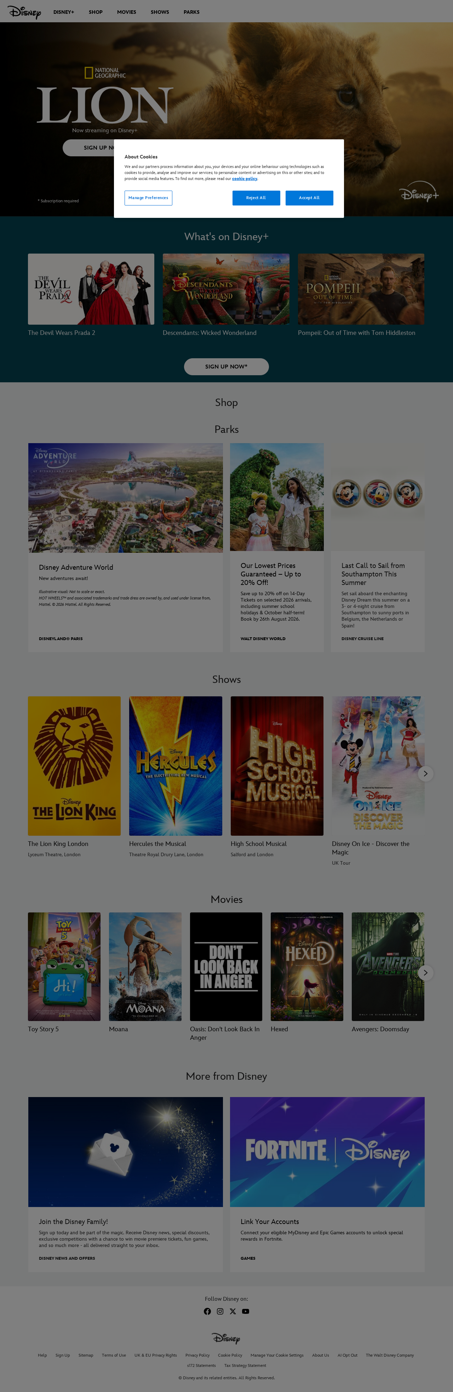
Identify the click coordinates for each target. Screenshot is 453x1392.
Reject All (256, 198)
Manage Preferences (148, 198)
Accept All (309, 198)
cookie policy (244, 178)
